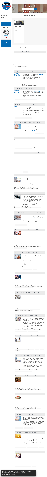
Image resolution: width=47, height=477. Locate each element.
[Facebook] (3, 27)
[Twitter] (8, 27)
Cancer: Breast (29, 286)
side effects (28, 141)
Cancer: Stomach (17, 207)
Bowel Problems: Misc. (21, 369)
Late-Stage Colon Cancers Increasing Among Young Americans (26, 252)
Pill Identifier (22, 1)
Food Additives (39, 408)
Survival (30, 371)
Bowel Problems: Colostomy (28, 117)
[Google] (4, 27)
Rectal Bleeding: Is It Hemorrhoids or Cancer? (22, 51)
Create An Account (38, 1)
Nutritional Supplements (23, 310)
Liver (21, 466)
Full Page (15, 66)
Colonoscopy (34, 85)
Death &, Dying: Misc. (18, 371)
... (24, 59)
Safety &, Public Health (19, 286)
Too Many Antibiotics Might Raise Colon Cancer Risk (24, 414)
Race (15, 350)
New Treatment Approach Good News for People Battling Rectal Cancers (28, 152)
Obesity (26, 99)
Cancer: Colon (25, 85)
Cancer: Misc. (19, 66)
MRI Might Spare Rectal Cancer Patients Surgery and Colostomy (26, 104)
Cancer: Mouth (21, 287)
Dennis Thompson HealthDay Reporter (28, 80)
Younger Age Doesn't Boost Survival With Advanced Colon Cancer (27, 355)
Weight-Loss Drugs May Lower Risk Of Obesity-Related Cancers (26, 88)
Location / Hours (32, 1)
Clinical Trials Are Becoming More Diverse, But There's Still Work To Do (28, 335)
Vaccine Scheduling (6, 22)
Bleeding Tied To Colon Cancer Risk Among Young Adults (25, 71)
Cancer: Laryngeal (39, 286)
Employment (3, 19)
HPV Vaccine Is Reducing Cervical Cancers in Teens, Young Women (27, 315)
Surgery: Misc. (17, 117)
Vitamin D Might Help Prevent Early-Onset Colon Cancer (25, 432)
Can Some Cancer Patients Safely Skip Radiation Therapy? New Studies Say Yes (29, 175)
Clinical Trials (41, 349)
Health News (26, 11)
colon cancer (41, 74)
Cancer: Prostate (32, 309)
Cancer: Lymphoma (22, 188)
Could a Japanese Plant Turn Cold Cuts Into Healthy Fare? (26, 393)
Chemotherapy (17, 188)
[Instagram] (7, 27)
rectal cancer (35, 217)
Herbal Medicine (17, 310)
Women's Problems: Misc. (37, 389)
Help (19, 1)
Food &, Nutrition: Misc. (33, 408)
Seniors (18, 350)
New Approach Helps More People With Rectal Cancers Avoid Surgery (28, 122)
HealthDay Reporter (25, 165)
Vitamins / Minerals (29, 310)
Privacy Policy (13, 474)
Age (16, 369)
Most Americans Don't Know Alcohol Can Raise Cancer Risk (26, 272)
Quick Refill (27, 1)
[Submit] (35, 9)
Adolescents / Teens (18, 329)
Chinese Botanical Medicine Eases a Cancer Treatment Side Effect (27, 137)
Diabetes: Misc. (22, 99)
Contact (2, 17)
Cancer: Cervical (24, 329)
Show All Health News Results (19, 469)
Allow (3, 474)
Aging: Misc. (38, 246)
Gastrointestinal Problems (24, 207)
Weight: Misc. (21, 246)
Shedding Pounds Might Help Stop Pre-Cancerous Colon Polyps (27, 229)
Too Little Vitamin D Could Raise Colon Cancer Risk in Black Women (27, 375)
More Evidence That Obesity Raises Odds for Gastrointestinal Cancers (28, 193)
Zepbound (39, 91)
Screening (16, 246)
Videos (32, 11)
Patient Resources (4, 13)
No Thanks (8, 474)
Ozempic (35, 91)
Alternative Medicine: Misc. (18, 148)
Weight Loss (34, 246)
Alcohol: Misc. (25, 286)
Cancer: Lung (27, 349)
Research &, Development (18, 409)
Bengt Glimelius (34, 130)
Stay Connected (4, 15)
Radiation (32, 188)
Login (42, 1)
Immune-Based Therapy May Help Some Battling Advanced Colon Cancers (29, 451)
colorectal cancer (41, 58)
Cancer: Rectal (24, 66)
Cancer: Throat (31, 287)
